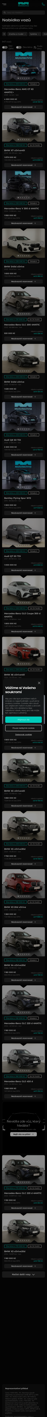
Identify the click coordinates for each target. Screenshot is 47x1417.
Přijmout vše (23, 720)
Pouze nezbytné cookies (23, 728)
